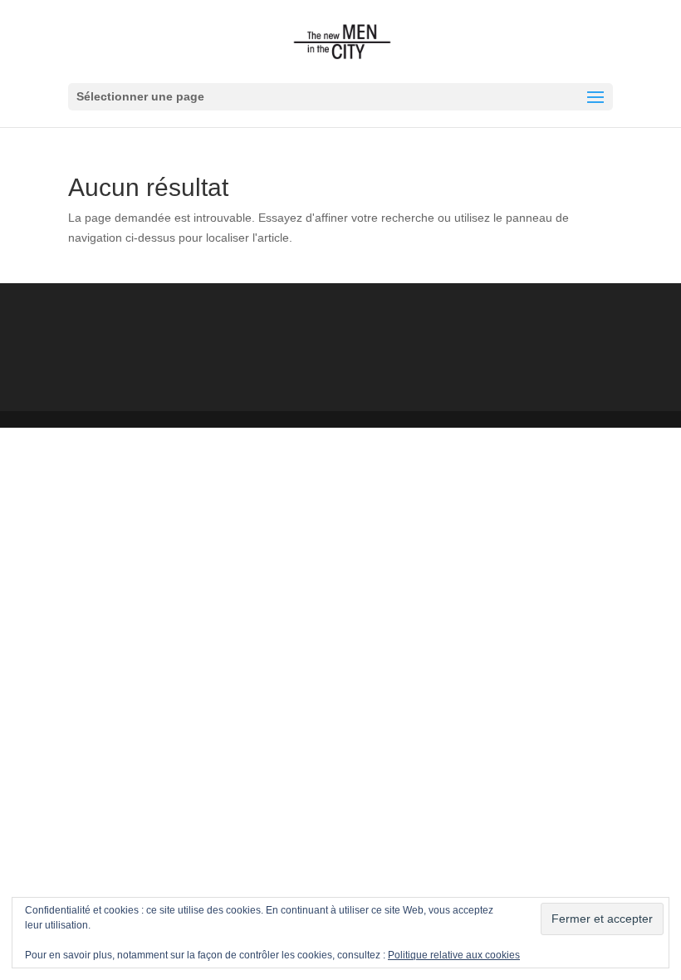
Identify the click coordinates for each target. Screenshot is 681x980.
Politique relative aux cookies (454, 955)
